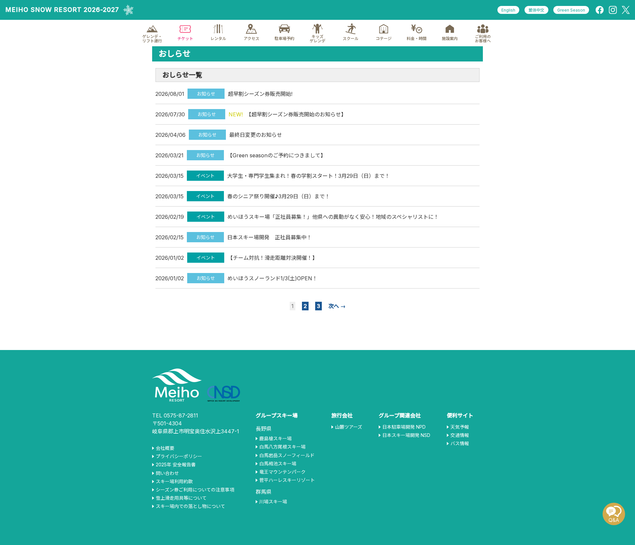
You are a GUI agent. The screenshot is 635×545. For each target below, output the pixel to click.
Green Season (571, 10)
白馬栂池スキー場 (277, 463)
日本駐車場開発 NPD (404, 427)
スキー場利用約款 (174, 481)
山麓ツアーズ (348, 427)
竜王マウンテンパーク (282, 472)
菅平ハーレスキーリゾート (287, 480)
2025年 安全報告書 (176, 464)
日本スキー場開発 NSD (406, 435)
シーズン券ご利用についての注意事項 (195, 489)
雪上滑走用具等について (181, 498)
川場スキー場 (273, 501)
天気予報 (459, 427)
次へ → (337, 306)
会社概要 (165, 448)
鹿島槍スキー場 (275, 438)
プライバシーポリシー (179, 456)
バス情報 (459, 443)
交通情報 (459, 435)
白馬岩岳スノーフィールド (287, 455)
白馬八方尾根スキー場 (282, 447)
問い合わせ (167, 473)
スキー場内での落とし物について (190, 506)
